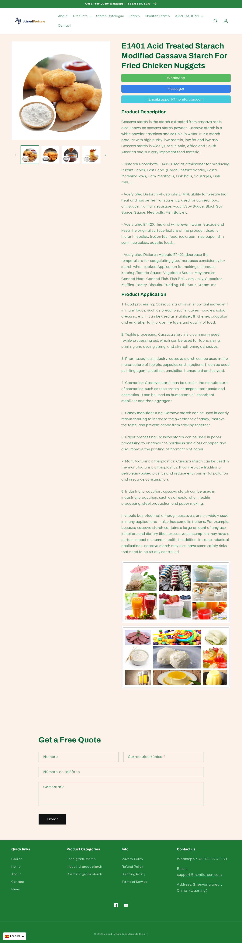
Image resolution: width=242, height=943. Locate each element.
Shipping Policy (133, 874)
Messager (176, 89)
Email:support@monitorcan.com (176, 99)
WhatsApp (176, 78)
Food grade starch (81, 859)
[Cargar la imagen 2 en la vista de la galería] (50, 155)
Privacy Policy (132, 859)
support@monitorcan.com (199, 875)
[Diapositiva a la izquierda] (15, 155)
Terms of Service (134, 882)
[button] (82, 16)
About (16, 874)
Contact (17, 882)
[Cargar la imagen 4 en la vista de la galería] (91, 155)
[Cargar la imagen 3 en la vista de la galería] (71, 155)
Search (16, 859)
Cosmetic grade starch (84, 874)
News (15, 889)
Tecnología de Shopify (135, 934)
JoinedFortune (112, 934)
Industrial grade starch (84, 866)
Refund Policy (132, 866)
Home (16, 866)
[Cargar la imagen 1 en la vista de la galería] (30, 155)
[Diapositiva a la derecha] (106, 155)
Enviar (52, 819)
